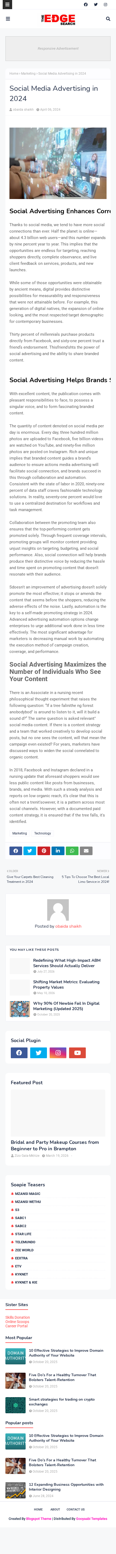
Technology (42, 833)
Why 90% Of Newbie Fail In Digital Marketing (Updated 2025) (66, 1006)
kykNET (21, 1274)
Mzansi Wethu (28, 1202)
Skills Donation (17, 1317)
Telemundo (25, 1242)
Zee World (24, 1250)
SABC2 (20, 1226)
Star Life (23, 1234)
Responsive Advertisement (58, 48)
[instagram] (105, 4)
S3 (17, 1210)
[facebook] (86, 4)
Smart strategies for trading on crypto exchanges (62, 1402)
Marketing (28, 73)
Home (13, 73)
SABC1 (20, 1218)
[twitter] (96, 4)
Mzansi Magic (27, 1194)
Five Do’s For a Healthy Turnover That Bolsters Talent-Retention (62, 1377)
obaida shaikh (23, 109)
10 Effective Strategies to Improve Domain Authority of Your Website (66, 1353)
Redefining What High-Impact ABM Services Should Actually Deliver (67, 963)
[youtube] (77, 1052)
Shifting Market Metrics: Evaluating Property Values (66, 985)
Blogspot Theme (38, 1519)
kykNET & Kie (26, 1282)
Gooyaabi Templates (91, 1519)
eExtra (21, 1258)
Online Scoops (17, 1322)
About (55, 1509)
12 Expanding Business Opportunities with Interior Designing (66, 1487)
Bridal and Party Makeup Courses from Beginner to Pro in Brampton (55, 1145)
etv (18, 1266)
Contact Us (76, 1509)
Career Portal (16, 1326)
